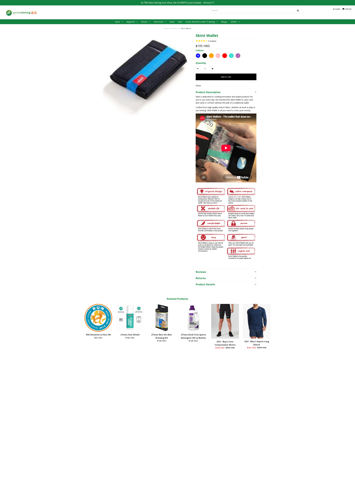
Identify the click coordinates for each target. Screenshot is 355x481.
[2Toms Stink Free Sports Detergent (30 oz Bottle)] (193, 318)
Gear (117, 21)
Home (166, 28)
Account (336, 9)
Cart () (347, 9)
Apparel (131, 21)
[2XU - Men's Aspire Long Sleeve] (257, 321)
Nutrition (158, 21)
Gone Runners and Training (200, 21)
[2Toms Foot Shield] (130, 318)
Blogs (224, 21)
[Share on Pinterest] (214, 85)
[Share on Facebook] (204, 85)
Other (234, 21)
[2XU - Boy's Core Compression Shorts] (225, 321)
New (172, 21)
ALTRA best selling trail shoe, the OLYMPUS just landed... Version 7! (177, 2)
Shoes (144, 21)
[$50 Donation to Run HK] (98, 318)
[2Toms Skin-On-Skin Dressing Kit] (162, 318)
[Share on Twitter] (209, 85)
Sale (180, 21)
